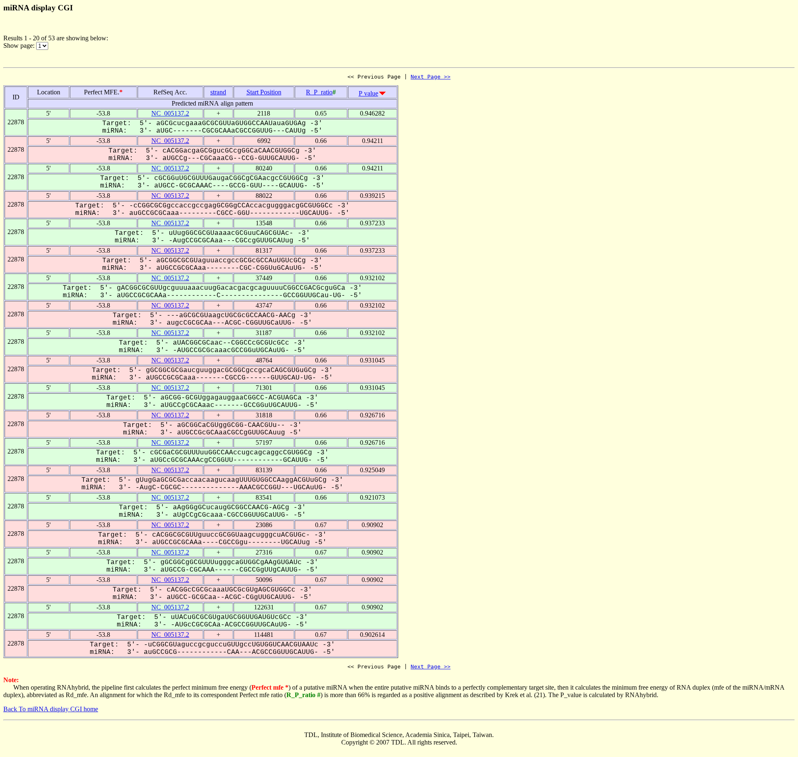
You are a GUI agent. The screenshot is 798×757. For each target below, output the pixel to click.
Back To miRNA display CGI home (50, 709)
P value (368, 93)
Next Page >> (431, 77)
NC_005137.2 (170, 113)
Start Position (263, 92)
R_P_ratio (319, 92)
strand (218, 92)
